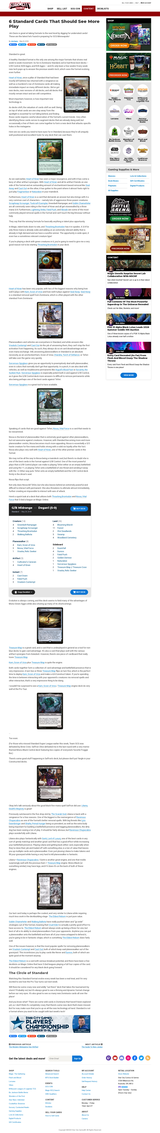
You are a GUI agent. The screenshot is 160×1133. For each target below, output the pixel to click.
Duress (60, 551)
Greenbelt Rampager (27, 525)
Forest (60, 528)
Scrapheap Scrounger (19, 203)
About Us (85, 1115)
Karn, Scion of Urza (33, 292)
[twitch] (108, 1058)
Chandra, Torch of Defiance (66, 355)
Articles (48, 1103)
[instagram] (128, 1058)
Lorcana (114, 119)
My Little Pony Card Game (128, 160)
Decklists (103, 8)
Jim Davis (14, 41)
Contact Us (86, 1094)
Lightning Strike (38, 209)
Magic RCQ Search (52, 1090)
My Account (88, 1071)
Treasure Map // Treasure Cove (72, 567)
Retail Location (126, 1071)
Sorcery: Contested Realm (143, 120)
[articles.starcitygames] (148, 1058)
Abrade (64, 209)
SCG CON (75, 8)
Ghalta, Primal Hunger (35, 823)
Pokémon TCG (128, 99)
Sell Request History (89, 1081)
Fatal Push (51, 209)
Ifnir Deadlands (64, 531)
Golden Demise (64, 557)
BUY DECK (80, 509)
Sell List (62, 8)
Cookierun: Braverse (143, 159)
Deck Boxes (113, 181)
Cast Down (22, 575)
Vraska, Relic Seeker (26, 551)
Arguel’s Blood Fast (64, 369)
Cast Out (23, 188)
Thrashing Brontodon (55, 226)
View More (129, 375)
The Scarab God (58, 814)
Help (136, 3)
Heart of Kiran (15, 77)
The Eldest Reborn (57, 916)
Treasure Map (15, 647)
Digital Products (137, 186)
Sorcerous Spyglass (18, 363)
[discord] (121, 1058)
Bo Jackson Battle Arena (115, 140)
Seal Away (75, 292)
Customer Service (91, 1100)
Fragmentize (23, 191)
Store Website (123, 1074)
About (85, 1112)
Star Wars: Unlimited (115, 159)
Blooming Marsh (65, 525)
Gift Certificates (137, 181)
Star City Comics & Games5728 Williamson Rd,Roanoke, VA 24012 (128, 1081)
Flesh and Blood (142, 140)
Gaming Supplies (15, 1111)
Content (89, 8)
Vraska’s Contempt (18, 345)
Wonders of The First (128, 140)
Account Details (88, 1074)
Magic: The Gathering (114, 99)
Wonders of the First (17, 1096)
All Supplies (113, 190)
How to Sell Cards (52, 1116)
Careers (85, 1119)
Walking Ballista (24, 534)
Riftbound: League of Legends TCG (142, 99)
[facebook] (134, 1058)
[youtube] (115, 1058)
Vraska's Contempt (26, 582)
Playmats (112, 186)
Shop (50, 8)
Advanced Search (52, 1074)
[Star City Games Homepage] (23, 6)
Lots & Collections (138, 176)
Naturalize (37, 191)
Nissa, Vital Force (61, 428)
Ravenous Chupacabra (80, 830)
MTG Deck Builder (52, 1078)
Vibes (128, 119)
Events (48, 1083)
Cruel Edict (54, 925)
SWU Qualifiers (51, 1094)
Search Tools (52, 1071)
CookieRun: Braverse (17, 1104)
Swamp (61, 534)
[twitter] (141, 1058)
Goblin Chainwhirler (82, 203)
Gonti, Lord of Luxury (51, 838)
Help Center (86, 1090)
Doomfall (61, 548)
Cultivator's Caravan (26, 562)
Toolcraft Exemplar (39, 203)
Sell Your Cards (127, 3)
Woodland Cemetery (66, 537)
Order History (87, 1078)
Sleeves (111, 176)
